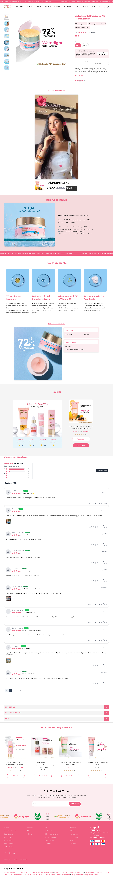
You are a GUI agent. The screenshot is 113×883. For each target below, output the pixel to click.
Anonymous (19, 568)
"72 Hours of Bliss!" (28, 674)
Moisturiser (26, 648)
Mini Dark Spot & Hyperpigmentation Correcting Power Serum (43, 765)
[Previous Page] (7, 690)
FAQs (56, 718)
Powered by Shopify (22, 859)
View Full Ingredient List (56, 323)
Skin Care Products (10, 872)
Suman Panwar (20, 628)
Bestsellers (19, 6)
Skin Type (47, 6)
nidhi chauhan (20, 491)
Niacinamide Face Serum (22, 875)
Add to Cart (83, 439)
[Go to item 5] (6, 42)
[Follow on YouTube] (14, 853)
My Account (74, 834)
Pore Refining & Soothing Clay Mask (97, 763)
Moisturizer (26, 535)
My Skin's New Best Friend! (31, 630)
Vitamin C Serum (25, 872)
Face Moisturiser (47, 872)
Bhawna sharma (20, 610)
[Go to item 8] (6, 61)
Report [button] (105, 503)
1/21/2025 (104, 569)
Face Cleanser (9, 844)
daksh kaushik (20, 586)
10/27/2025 (104, 510)
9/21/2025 (104, 534)
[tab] (11, 483)
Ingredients (67, 6)
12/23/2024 (104, 647)
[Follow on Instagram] (10, 853)
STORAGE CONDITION (56, 713)
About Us (85, 6)
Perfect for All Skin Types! (31, 589)
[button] (56, 143)
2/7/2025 (104, 552)
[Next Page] (20, 690)
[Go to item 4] (6, 36)
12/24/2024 (104, 629)
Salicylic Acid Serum (91, 875)
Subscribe (75, 804)
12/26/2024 (104, 611)
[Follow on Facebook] (5, 853)
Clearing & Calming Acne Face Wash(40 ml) (70, 763)
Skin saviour (26, 511)
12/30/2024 (104, 587)
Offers (77, 6)
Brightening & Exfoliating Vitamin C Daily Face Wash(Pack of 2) (81, 427)
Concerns (57, 6)
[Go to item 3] (6, 29)
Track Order (74, 837)
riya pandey (19, 646)
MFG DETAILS (56, 707)
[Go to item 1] (6, 17)
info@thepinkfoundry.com (99, 833)
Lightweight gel (27, 553)
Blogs (93, 6)
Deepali (17, 509)
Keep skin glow (27, 571)
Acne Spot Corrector (61, 872)
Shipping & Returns (51, 834)
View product (81, 445)
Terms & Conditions (51, 837)
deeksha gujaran (20, 550)
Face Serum (8, 834)
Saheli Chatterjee (21, 532)
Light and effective (28, 612)
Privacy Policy (49, 840)
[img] (17, 493)
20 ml (85, 45)
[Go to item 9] (6, 67)
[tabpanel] (56, 590)
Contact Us (48, 831)
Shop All (29, 6)
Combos (38, 6)
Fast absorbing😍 (28, 493)
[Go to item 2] (6, 23)
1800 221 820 (94, 835)
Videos (29, 834)
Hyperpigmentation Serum (94, 872)
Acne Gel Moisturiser (76, 872)
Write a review (102, 471)
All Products (8, 847)
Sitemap (73, 844)
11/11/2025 (104, 492)
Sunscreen (8, 840)
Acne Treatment (10, 831)
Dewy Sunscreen (77, 875)
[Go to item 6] (6, 48)
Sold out (98, 63)
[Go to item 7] (6, 55)
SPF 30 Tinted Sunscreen (41, 875)
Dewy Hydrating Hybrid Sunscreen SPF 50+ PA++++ (15, 763)
